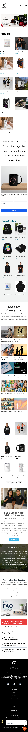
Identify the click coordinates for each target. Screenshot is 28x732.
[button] (20, 5)
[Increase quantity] (11, 206)
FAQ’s (14, 706)
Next (20, 482)
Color (15, 197)
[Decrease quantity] (2, 206)
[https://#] (14, 664)
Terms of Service (14, 698)
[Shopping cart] (26, 5)
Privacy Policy (14, 704)
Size (1, 197)
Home (14, 692)
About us (14, 695)
